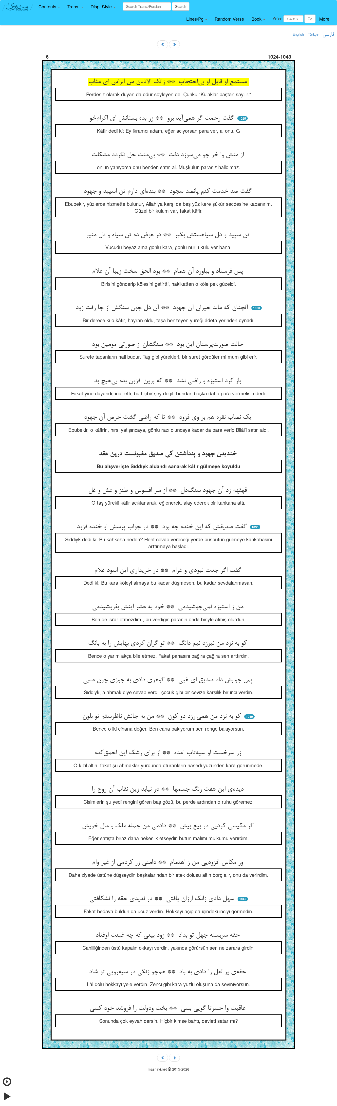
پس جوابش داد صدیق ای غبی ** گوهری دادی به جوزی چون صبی (168, 680)
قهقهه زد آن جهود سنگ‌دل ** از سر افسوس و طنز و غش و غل (168, 491)
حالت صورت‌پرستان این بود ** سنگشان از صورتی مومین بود (168, 345)
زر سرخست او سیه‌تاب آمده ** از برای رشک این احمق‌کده (168, 753)
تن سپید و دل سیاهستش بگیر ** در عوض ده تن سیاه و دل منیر (168, 235)
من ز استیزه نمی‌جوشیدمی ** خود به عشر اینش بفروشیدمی (168, 607)
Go (310, 18)
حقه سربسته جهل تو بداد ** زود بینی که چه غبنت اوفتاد (168, 935)
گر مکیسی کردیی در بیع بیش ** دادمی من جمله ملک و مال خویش (168, 826)
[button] (49, 6)
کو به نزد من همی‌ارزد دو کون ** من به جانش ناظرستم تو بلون (162, 717)
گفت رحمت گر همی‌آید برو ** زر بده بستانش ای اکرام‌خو (162, 118)
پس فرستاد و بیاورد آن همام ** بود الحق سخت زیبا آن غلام (168, 271)
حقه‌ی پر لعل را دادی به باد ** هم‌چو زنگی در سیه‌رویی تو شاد (168, 972)
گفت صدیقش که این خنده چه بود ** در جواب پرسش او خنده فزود (162, 527)
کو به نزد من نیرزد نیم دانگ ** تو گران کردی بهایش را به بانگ (168, 643)
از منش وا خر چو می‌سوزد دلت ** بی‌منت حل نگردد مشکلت (169, 155)
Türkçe (313, 34)
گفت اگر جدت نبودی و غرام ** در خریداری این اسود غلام (168, 571)
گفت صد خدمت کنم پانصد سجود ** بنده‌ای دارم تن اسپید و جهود (169, 191)
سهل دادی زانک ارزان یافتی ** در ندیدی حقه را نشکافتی (162, 899)
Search (180, 6)
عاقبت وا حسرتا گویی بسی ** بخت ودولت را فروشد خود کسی (168, 1008)
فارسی (328, 35)
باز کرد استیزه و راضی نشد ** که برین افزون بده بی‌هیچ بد (168, 381)
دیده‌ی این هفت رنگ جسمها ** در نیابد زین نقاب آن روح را (168, 789)
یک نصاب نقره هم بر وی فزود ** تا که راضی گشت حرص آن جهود (168, 417)
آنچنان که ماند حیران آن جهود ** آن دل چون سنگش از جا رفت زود (162, 308)
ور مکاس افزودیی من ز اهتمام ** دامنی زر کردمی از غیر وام (168, 862)
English (298, 34)
